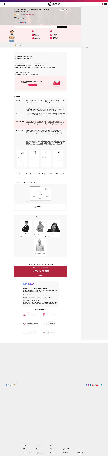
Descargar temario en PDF (40, 231)
